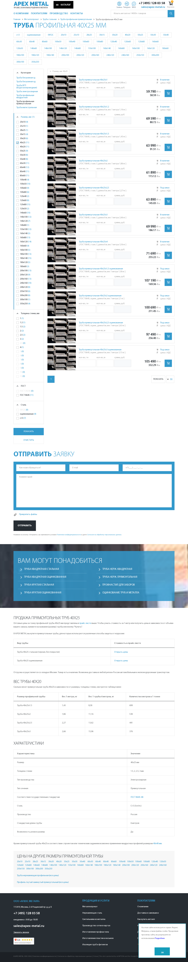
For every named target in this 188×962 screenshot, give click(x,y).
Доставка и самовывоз (148, 913)
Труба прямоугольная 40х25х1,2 (94, 107)
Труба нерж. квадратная (117, 569)
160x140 (107, 48)
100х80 (146, 862)
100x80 (99, 42)
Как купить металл (146, 919)
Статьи (95, 956)
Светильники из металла (93, 919)
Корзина (170, 7)
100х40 (122, 862)
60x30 (19, 42)
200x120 (80, 55)
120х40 (154, 862)
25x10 (76, 35)
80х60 (113, 862)
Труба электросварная (27, 91)
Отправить (25, 525)
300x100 (20, 62)
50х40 (82, 862)
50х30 (74, 862)
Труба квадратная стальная (41, 569)
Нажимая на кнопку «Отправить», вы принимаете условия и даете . (67, 535)
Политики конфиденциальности (69, 535)
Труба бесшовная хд (26, 82)
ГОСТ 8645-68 (137, 797)
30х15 (43, 862)
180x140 (50, 55)
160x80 (121, 48)
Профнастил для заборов (118, 585)
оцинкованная (33, 35)
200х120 (135, 865)
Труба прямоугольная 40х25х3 (93, 215)
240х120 (153, 865)
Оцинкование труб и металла (120, 592)
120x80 (141, 42)
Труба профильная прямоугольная (25, 102)
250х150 (20, 869)
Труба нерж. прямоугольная (119, 577)
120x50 (19, 48)
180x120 (35, 55)
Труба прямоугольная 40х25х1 (93, 80)
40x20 (127, 35)
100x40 (72, 42)
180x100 (20, 55)
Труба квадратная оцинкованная (45, 577)
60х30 (90, 862)
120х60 (20, 865)
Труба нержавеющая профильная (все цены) (38, 875)
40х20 (59, 862)
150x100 (92, 48)
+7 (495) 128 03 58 (152, 3)
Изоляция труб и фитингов (95, 945)
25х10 (27, 862)
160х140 (89, 865)
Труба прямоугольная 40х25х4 (93, 242)
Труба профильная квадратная (25, 96)
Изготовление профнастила (95, 932)
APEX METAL (31, 4)
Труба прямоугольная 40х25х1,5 (94, 134)
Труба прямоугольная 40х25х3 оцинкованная (100, 350)
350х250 (48, 869)
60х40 (98, 862)
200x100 (65, 55)
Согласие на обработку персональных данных (104, 535)
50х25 (66, 862)
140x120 (63, 48)
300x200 (155, 55)
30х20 (51, 862)
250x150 (140, 55)
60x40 (32, 42)
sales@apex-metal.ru (153, 7)
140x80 (77, 48)
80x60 (44, 42)
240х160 (163, 865)
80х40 (106, 862)
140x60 (33, 48)
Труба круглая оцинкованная (42, 592)
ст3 (18, 35)
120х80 (28, 865)
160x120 (151, 48)
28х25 (35, 862)
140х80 (44, 865)
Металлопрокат (90, 907)
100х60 (138, 862)
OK (162, 953)
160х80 (80, 865)
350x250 (35, 62)
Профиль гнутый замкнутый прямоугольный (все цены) (43, 882)
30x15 (102, 35)
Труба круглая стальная (39, 585)
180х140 (116, 865)
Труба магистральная (26, 107)
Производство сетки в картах (96, 926)
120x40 (113, 42)
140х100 (53, 865)
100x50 (58, 42)
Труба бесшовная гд (25, 78)
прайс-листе (85, 623)
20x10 (63, 35)
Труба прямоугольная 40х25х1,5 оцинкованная (101, 269)
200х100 (126, 865)
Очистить (28, 440)
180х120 (107, 865)
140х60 (36, 865)
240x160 (125, 55)
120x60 (127, 42)
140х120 (62, 865)
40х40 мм (157, 843)
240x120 (110, 55)
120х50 (163, 862)
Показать (29, 431)
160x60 (155, 42)
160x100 (136, 48)
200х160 (144, 865)
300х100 (30, 869)
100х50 (130, 862)
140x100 (48, 48)
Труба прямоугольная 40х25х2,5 (94, 188)
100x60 (86, 42)
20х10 (19, 862)
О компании (142, 907)
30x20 (114, 35)
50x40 (166, 35)
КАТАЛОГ (66, 5)
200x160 (95, 55)
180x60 (165, 48)
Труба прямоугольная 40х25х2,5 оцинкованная (101, 323)
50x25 (140, 35)
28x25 (89, 35)
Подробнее (160, 938)
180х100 (98, 865)
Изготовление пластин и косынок (98, 938)
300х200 (39, 869)
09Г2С (50, 35)
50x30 (153, 35)
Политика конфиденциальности (44, 956)
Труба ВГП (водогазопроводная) (26, 86)
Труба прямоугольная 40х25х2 (93, 161)
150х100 (71, 865)
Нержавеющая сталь (92, 913)
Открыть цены (121, 652)
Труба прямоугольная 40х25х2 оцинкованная (100, 296)
